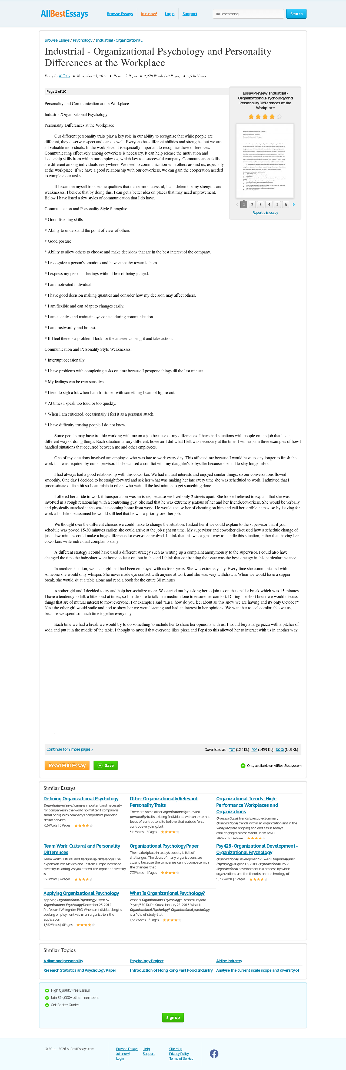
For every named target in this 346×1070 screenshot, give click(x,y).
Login (170, 13)
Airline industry (229, 960)
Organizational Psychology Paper (164, 846)
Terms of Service (181, 1058)
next (293, 205)
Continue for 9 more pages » (69, 749)
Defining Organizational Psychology (81, 798)
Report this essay (265, 212)
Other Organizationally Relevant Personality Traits (164, 801)
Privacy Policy (179, 1053)
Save (109, 765)
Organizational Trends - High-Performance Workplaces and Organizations (247, 805)
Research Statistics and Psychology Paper (80, 970)
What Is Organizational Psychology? (167, 893)
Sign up (173, 1017)
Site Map (175, 1048)
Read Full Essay (67, 765)
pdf (254, 749)
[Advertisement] (173, 686)
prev (237, 205)
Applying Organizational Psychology (81, 893)
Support (189, 13)
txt (232, 749)
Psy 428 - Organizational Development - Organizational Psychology (257, 849)
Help (146, 1048)
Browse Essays (119, 13)
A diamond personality (63, 960)
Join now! (149, 13)
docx (280, 749)
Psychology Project (146, 960)
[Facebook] (214, 1057)
